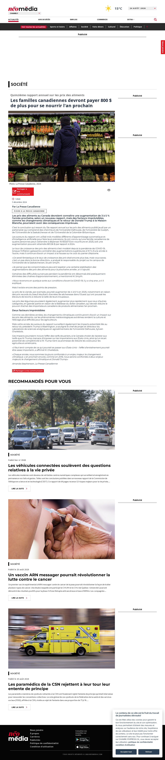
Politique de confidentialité (44, 743)
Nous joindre (36, 730)
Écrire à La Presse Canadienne (29, 211)
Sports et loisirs (57, 27)
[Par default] (18, 739)
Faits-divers (98, 27)
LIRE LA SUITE (18, 488)
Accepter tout (126, 752)
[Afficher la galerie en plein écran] (112, 113)
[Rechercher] (155, 19)
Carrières (35, 736)
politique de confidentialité (140, 742)
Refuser (149, 752)
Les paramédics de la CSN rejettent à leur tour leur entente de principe (59, 686)
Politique (138, 27)
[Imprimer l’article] (109, 190)
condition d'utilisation (125, 745)
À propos (34, 733)
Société (84, 27)
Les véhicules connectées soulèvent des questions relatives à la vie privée (59, 467)
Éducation (124, 27)
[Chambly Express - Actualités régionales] (22, 9)
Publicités (35, 740)
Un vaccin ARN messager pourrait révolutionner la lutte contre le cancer (59, 577)
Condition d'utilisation (41, 746)
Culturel (111, 27)
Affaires (73, 27)
